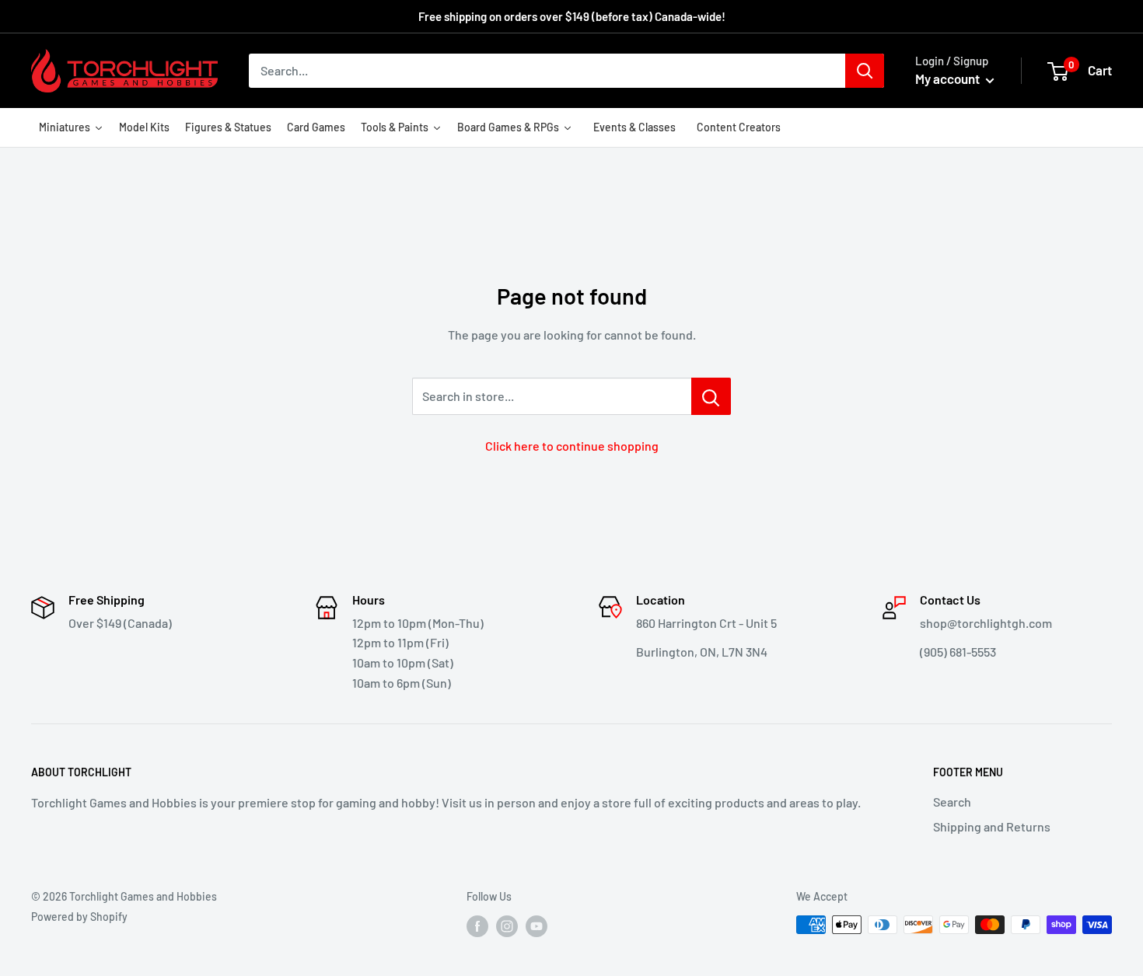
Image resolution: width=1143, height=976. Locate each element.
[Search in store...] (711, 396)
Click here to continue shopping (572, 445)
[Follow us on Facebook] (477, 926)
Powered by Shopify (79, 916)
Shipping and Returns (991, 826)
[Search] (864, 71)
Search (952, 801)
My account (948, 78)
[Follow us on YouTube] (536, 926)
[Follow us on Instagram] (507, 926)
